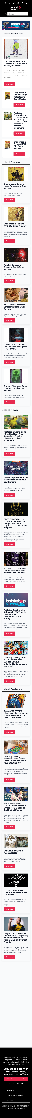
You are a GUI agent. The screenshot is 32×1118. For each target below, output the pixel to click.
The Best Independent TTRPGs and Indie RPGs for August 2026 (16, 63)
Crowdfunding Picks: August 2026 (14, 852)
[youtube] (22, 3)
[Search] (5, 13)
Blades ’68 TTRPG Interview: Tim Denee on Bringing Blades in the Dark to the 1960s (16, 714)
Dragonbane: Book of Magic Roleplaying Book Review (20, 96)
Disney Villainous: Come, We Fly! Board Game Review (16, 388)
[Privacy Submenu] (24, 1100)
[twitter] (18, 3)
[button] (28, 25)
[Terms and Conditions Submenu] (24, 1095)
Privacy (10, 1100)
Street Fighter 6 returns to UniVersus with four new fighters (16, 480)
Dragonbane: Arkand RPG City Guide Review (20, 145)
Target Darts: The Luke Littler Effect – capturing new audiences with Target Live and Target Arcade (16, 937)
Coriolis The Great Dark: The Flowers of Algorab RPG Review (16, 347)
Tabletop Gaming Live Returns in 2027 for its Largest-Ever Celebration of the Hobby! (15, 614)
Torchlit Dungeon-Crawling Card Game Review (14, 267)
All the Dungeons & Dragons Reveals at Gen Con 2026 (16, 892)
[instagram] (9, 3)
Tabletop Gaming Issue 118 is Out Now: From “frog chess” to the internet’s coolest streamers (21, 120)
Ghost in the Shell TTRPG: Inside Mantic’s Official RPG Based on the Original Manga (15, 807)
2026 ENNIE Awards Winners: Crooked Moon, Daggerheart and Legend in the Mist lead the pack (16, 523)
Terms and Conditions (15, 1095)
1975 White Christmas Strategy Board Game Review (15, 307)
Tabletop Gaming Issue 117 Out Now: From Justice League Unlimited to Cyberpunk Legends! (15, 662)
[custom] (13, 3)
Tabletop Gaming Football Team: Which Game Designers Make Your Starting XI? (15, 759)
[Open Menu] (16, 19)
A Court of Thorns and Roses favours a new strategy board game (15, 571)
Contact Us (11, 1090)
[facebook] (5, 3)
